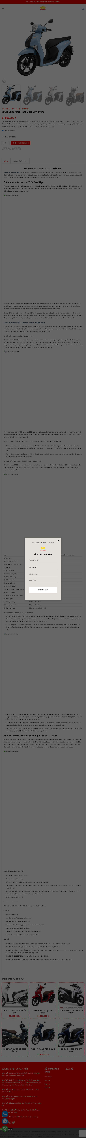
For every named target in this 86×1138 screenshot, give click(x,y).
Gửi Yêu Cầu (43, 590)
